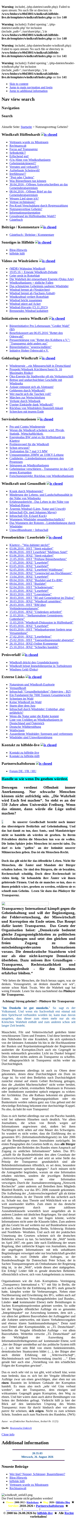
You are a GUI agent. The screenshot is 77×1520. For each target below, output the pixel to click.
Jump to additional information (28, 91)
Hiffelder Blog (63, 1502)
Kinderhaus (33, 1502)
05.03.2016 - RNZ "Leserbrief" (29, 626)
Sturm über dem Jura (22, 705)
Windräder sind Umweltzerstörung (30, 737)
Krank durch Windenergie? (26, 491)
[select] (49, 134)
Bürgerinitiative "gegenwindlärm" (30, 347)
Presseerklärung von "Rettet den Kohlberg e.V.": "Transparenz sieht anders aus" (39, 341)
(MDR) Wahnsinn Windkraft (27, 268)
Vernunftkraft (17, 688)
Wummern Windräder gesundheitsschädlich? (37, 519)
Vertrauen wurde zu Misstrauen (28, 142)
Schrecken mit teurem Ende (26, 411)
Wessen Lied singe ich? (24, 198)
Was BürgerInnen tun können (27, 181)
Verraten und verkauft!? (24, 166)
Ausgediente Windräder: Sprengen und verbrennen (41, 733)
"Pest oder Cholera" (21, 177)
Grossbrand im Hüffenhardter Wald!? (32, 216)
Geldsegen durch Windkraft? (27, 390)
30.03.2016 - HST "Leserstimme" (30, 594)
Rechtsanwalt (17, 145)
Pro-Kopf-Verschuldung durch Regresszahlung (38, 205)
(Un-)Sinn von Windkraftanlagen (30, 159)
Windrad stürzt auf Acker (25, 303)
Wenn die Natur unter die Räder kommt (34, 716)
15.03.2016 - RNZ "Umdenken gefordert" (35, 612)
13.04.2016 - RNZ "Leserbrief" (29, 576)
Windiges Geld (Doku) (23, 669)
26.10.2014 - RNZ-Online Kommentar (33, 643)
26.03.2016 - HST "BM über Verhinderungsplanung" (27, 606)
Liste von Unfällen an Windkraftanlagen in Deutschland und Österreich (36, 721)
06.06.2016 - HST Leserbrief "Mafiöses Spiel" (38, 552)
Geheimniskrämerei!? (22, 163)
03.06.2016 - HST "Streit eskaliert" (31, 548)
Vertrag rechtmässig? (22, 202)
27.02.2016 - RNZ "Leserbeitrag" (30, 636)
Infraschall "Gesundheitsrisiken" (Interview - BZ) (40, 691)
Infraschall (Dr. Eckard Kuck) (28, 515)
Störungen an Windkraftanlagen (29, 465)
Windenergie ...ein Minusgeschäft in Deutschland (40, 365)
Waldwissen (16, 730)
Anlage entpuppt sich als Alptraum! (31, 387)
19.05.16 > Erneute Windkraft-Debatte (33, 272)
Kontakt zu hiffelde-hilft (24, 756)
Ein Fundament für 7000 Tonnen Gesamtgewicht (39, 695)
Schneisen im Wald (21, 698)
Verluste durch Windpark (24, 401)
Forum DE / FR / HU (22, 771)
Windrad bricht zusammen (25, 300)
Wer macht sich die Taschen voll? (30, 394)
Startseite (26, 127)
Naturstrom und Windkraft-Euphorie (32, 684)
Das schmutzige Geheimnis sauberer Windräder (39, 286)
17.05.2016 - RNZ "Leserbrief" (29, 562)
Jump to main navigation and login (31, 87)
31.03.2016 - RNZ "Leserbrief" (29, 590)
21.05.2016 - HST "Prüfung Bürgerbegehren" (38, 559)
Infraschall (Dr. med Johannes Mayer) (32, 512)
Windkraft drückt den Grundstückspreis (33, 662)
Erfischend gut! (19, 156)
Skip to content (18, 83)
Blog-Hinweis (18, 250)
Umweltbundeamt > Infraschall (28, 530)
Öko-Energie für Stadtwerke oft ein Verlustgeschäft (41, 376)
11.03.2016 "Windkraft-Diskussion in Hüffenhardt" (41, 622)
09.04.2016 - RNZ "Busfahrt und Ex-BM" (36, 580)
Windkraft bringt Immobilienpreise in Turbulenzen (40, 666)
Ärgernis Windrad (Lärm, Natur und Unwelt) (37, 508)
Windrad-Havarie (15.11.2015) (28, 307)
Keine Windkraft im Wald (25, 702)
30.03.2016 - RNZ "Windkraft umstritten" (35, 601)
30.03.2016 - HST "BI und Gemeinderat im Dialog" (42, 597)
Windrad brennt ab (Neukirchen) (29, 289)
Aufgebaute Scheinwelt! (24, 170)
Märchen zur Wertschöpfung (27, 397)
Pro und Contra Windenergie (27, 426)
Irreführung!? (17, 173)
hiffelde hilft (17, 253)
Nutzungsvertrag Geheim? (25, 209)
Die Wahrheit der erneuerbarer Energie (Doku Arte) (41, 279)
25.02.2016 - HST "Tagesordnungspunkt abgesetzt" (41, 640)
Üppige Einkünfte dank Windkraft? (31, 404)
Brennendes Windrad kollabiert (28, 310)
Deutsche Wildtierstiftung (25, 726)
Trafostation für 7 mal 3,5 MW (28, 451)
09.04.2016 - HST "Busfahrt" (28, 583)
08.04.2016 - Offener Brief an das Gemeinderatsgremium (30, 193)
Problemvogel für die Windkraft (29, 444)
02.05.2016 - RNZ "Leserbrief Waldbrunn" (36, 569)
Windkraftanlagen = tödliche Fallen (31, 282)
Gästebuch (16, 219)
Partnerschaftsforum (50, 1505)
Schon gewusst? (19, 447)
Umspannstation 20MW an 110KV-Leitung (36, 454)
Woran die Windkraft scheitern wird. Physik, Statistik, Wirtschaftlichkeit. (37, 431)
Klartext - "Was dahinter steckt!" (29, 545)
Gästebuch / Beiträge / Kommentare (31, 234)
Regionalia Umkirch (21, 1428)
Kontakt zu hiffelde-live (24, 752)
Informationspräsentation (24, 212)
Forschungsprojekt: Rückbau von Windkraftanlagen (41, 476)
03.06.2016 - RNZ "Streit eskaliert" (31, 555)
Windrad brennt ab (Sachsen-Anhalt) (32, 293)
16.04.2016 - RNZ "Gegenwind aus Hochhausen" (40, 573)
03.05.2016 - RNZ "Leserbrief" (29, 566)
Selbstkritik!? (17, 152)
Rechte (69, 1513)
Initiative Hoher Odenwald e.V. (29, 350)
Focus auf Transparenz (23, 149)
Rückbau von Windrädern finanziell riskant (36, 408)
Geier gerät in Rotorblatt (24, 275)
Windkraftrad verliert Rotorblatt (29, 296)
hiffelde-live (45, 1513)
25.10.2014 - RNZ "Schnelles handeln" (34, 647)
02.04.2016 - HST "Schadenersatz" (31, 587)
